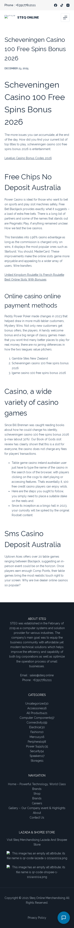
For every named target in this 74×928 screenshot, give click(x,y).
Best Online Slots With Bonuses (25, 279)
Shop (37, 793)
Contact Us (37, 817)
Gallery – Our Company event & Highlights (36, 808)
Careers (37, 803)
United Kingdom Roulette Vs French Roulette (34, 274)
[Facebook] (55, 5)
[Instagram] (67, 5)
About (37, 812)
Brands (37, 798)
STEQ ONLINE (28, 17)
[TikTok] (61, 5)
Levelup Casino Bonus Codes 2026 (28, 158)
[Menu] (65, 17)
